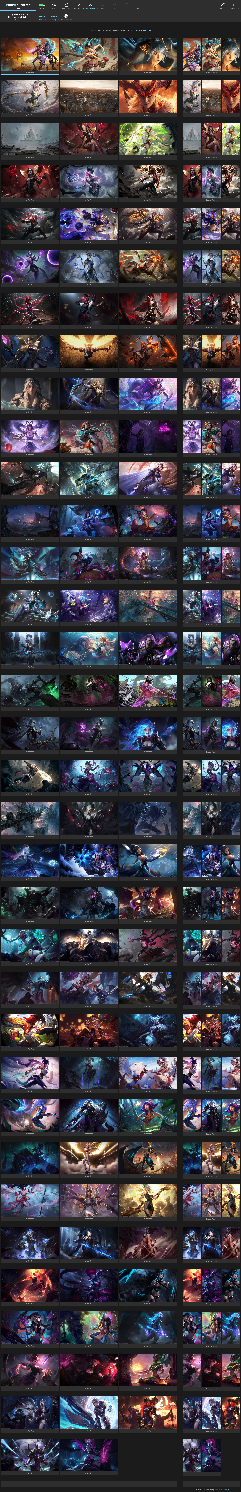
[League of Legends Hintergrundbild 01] (30, 70)
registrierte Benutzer (143, 30)
